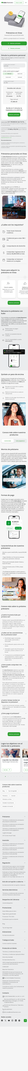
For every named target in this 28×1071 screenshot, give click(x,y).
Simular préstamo (15, 48)
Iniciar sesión (19, 2)
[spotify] (19, 1021)
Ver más (6, 770)
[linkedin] (16, 1021)
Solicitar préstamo (15, 43)
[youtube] (9, 1021)
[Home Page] (7, 2)
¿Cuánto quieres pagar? (9, 81)
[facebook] (2, 1021)
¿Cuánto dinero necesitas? (9, 64)
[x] (5, 1021)
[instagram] (12, 1021)
